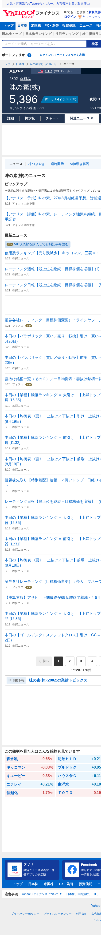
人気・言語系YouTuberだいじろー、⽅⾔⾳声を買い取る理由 (48, 3)
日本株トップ (12, 34)
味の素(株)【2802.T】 (44, 64)
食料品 (25, 79)
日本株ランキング (38, 34)
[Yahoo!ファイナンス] (32, 12)
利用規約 (81, 913)
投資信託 (69, 25)
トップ (9, 25)
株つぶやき (36, 164)
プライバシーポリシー (25, 913)
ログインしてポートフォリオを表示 (62, 54)
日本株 (22, 25)
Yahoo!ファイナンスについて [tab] (40, 894)
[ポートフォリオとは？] (29, 55)
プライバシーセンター (57, 913)
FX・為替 (52, 25)
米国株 (36, 25)
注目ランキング (66, 34)
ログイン (70, 16)
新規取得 (95, 12)
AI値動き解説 (79, 164)
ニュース (86, 25)
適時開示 (57, 164)
